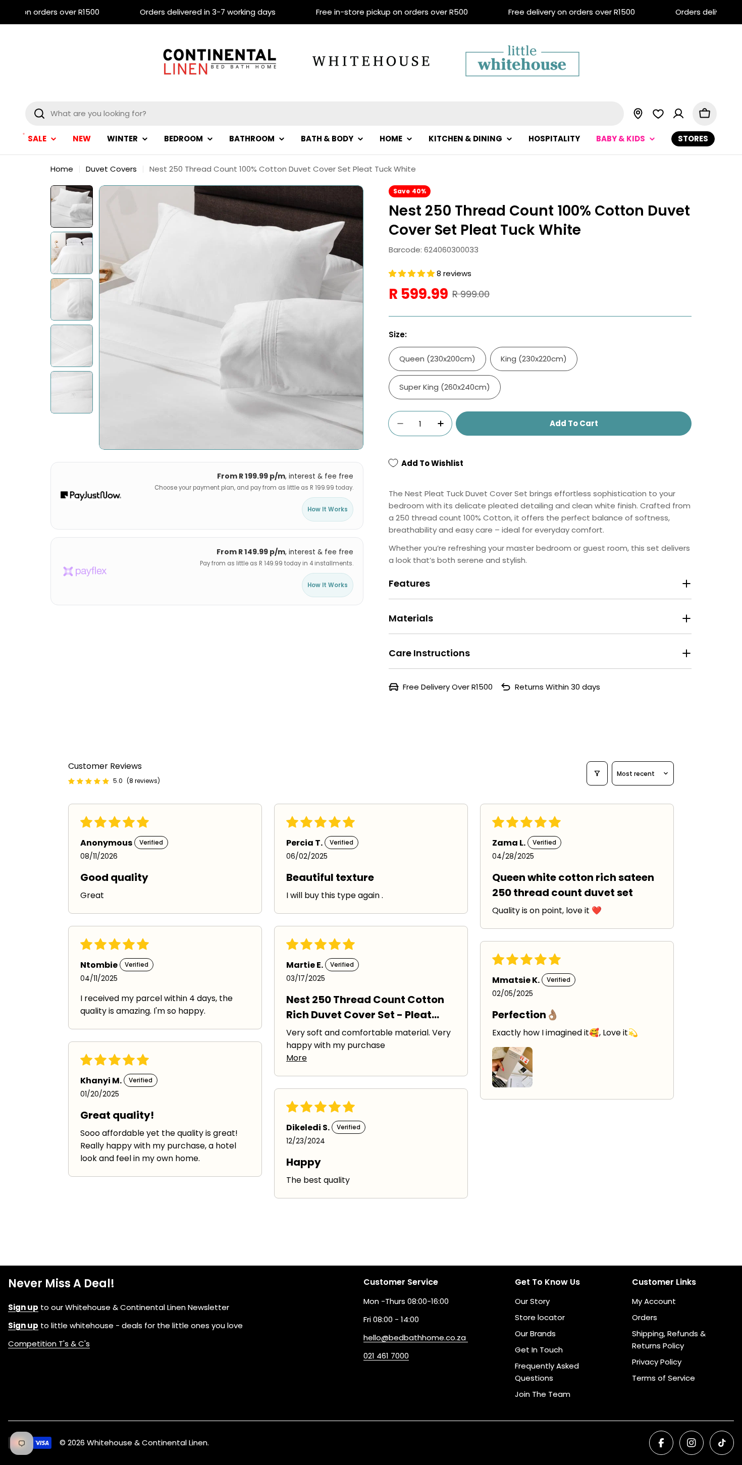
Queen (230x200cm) (437, 358)
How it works (327, 510)
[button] (413, 273)
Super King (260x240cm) (444, 387)
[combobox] (324, 113)
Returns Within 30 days (557, 687)
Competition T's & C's (49, 1343)
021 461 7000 (386, 1355)
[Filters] (597, 773)
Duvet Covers (111, 169)
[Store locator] (638, 114)
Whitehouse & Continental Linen (147, 1442)
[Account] (678, 114)
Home (61, 169)
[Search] (39, 114)
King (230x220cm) (534, 358)
